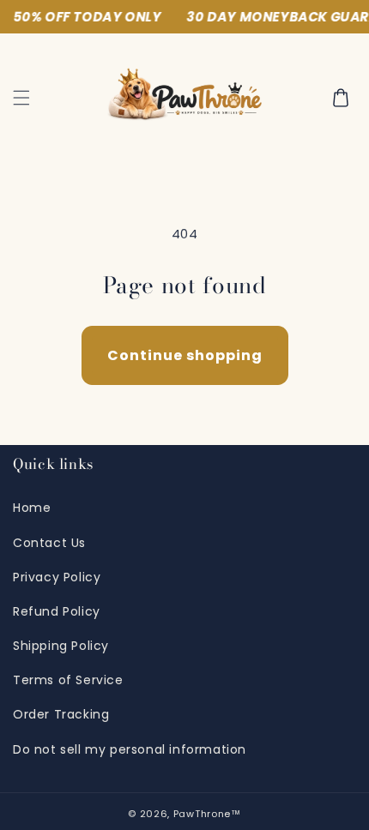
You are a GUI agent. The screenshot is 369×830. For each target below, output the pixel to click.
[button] (21, 98)
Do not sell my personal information (129, 749)
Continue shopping (185, 355)
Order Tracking (61, 714)
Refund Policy (56, 611)
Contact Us (49, 542)
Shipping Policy (61, 645)
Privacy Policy (56, 577)
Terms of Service (68, 680)
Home (32, 507)
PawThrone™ (207, 814)
